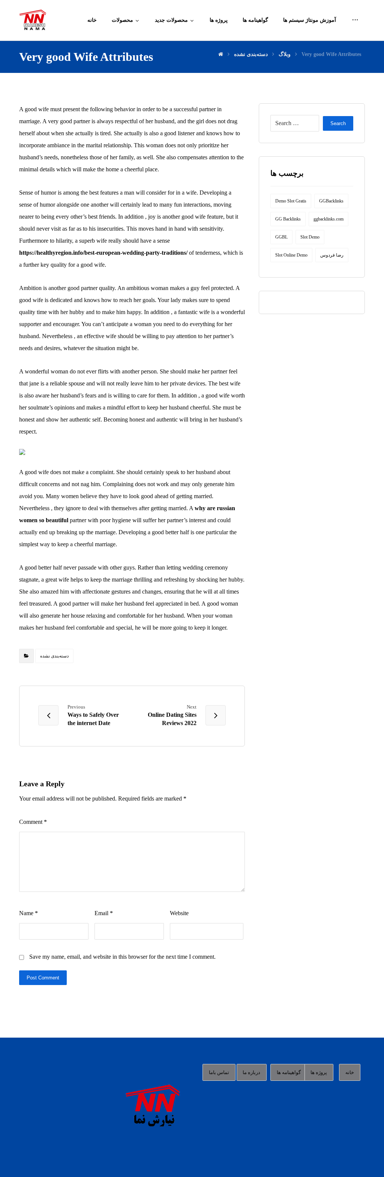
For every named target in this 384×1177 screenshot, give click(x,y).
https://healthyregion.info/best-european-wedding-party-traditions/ (103, 252)
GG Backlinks (288, 219)
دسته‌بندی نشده (54, 656)
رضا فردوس (332, 255)
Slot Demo (310, 237)
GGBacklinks (331, 201)
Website (179, 913)
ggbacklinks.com (329, 219)
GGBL (281, 237)
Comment (33, 822)
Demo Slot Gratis (290, 201)
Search (338, 123)
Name (28, 913)
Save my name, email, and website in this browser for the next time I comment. (122, 956)
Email (103, 913)
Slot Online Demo (291, 255)
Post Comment (43, 978)
